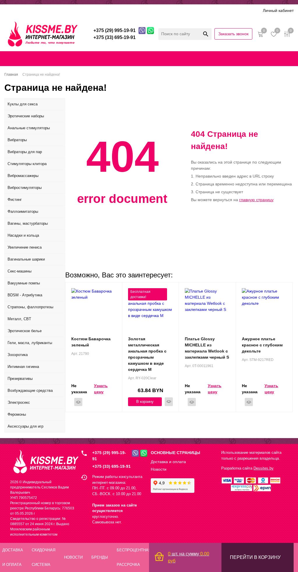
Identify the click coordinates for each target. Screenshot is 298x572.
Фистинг (15, 199)
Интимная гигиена (23, 366)
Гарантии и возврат (220, 58)
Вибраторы (17, 140)
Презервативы (20, 378)
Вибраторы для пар (25, 152)
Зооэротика (18, 355)
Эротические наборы (26, 116)
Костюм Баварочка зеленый (91, 342)
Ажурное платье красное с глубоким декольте (262, 345)
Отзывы (144, 10)
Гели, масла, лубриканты (30, 343)
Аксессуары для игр (25, 426)
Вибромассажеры (23, 175)
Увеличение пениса (25, 247)
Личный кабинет (278, 10)
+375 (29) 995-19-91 (109, 455)
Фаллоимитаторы (23, 211)
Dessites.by (263, 468)
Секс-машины (19, 271)
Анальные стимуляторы (29, 128)
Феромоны (17, 414)
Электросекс (19, 402)
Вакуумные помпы (24, 283)
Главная (11, 58)
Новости (158, 469)
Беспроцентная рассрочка (184, 10)
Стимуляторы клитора (27, 164)
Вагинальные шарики (26, 259)
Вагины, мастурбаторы (28, 223)
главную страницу (256, 199)
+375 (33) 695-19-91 (111, 466)
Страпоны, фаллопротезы (30, 307)
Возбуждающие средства (30, 390)
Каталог (12, 10)
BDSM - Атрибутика (25, 295)
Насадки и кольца (23, 235)
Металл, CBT (19, 319)
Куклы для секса (23, 104)
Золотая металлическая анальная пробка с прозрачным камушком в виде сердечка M (147, 354)
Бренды (122, 10)
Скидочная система (89, 10)
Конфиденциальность (175, 58)
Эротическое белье (25, 331)
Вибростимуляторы (25, 187)
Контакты (139, 58)
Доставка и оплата (44, 10)
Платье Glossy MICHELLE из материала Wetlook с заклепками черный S (207, 348)
